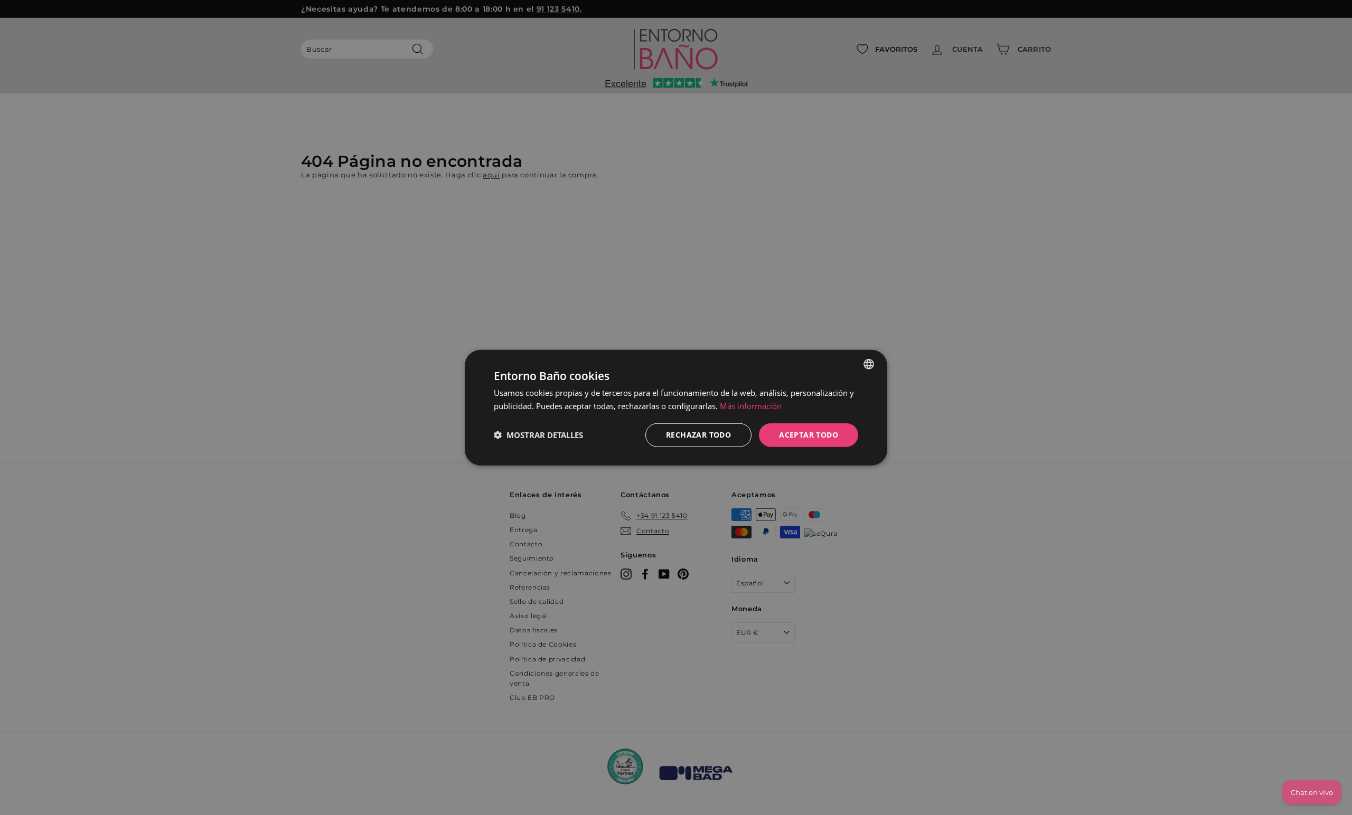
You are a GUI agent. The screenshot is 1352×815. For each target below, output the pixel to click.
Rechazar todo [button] (698, 435)
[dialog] (676, 408)
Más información (751, 406)
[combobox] (868, 364)
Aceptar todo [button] (808, 435)
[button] (538, 435)
